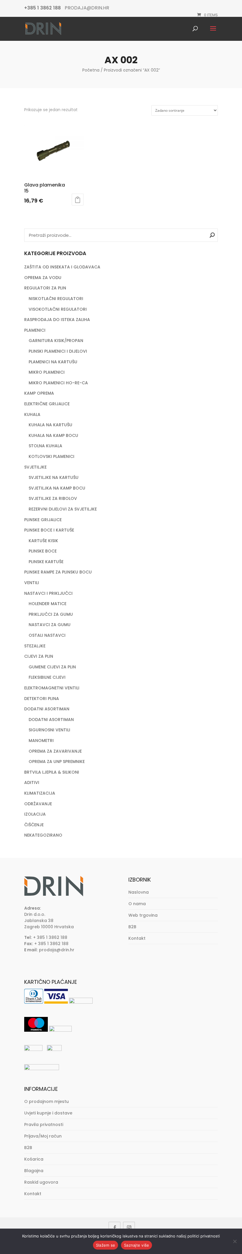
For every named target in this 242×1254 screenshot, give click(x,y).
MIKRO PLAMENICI (47, 372)
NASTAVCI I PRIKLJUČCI (48, 593)
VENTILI (31, 583)
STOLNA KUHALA (45, 446)
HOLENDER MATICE (47, 604)
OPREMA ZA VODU (42, 278)
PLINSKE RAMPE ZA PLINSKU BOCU (58, 572)
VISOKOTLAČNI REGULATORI (58, 309)
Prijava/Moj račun (43, 1136)
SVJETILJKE (35, 467)
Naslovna (138, 892)
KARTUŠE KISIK (43, 541)
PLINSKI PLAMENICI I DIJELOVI (58, 351)
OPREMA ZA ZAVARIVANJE (55, 751)
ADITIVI (31, 782)
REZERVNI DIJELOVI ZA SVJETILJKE (63, 509)
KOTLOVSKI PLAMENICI (51, 456)
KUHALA (32, 414)
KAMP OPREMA (39, 393)
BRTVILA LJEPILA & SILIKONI (51, 772)
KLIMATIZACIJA (39, 793)
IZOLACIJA (35, 814)
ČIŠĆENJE (34, 825)
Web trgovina (143, 915)
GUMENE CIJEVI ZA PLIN (52, 667)
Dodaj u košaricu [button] (78, 199)
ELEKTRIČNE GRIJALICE (47, 404)
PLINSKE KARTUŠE (46, 562)
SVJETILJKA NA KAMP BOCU (57, 488)
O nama (137, 904)
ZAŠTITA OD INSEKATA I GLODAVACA (62, 267)
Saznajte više (136, 1245)
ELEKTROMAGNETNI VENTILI (51, 688)
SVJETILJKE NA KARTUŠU (54, 477)
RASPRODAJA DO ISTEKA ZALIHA (57, 320)
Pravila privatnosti (43, 1124)
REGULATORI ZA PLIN (45, 288)
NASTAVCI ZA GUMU (50, 625)
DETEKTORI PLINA (41, 698)
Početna (90, 70)
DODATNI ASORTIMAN (46, 709)
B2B (132, 927)
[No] (235, 1241)
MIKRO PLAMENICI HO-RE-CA (58, 383)
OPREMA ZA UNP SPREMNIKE (57, 761)
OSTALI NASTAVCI (47, 635)
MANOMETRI (41, 740)
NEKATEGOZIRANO (43, 835)
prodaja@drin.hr (56, 950)
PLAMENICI (34, 330)
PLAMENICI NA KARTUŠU (53, 362)
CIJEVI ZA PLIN (38, 656)
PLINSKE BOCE (43, 551)
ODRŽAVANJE (38, 804)
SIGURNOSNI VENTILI (49, 730)
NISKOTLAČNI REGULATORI (56, 299)
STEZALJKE (34, 646)
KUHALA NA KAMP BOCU (53, 435)
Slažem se (105, 1245)
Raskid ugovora (41, 1182)
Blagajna (33, 1171)
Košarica (33, 1159)
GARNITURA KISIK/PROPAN (56, 341)
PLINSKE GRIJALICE (43, 520)
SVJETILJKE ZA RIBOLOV (53, 498)
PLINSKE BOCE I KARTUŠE (49, 530)
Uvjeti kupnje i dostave (48, 1113)
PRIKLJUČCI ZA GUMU (51, 614)
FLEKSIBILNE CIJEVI (47, 677)
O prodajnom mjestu (46, 1101)
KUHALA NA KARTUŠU (50, 425)
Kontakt (136, 938)
